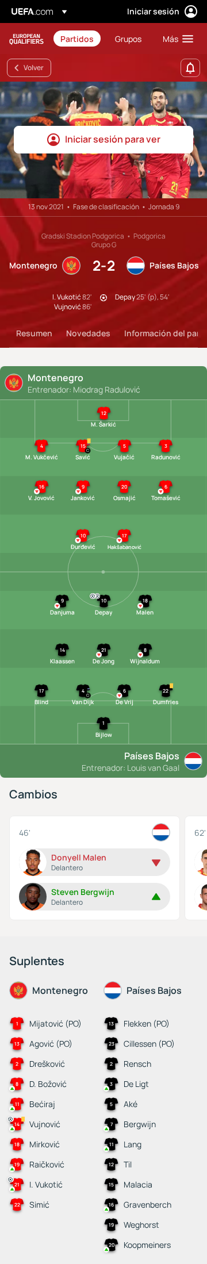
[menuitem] (78, 38)
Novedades (88, 333)
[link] (77, 38)
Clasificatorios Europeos (26, 39)
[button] (175, 38)
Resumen (34, 333)
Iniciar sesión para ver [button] (112, 139)
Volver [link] (34, 67)
